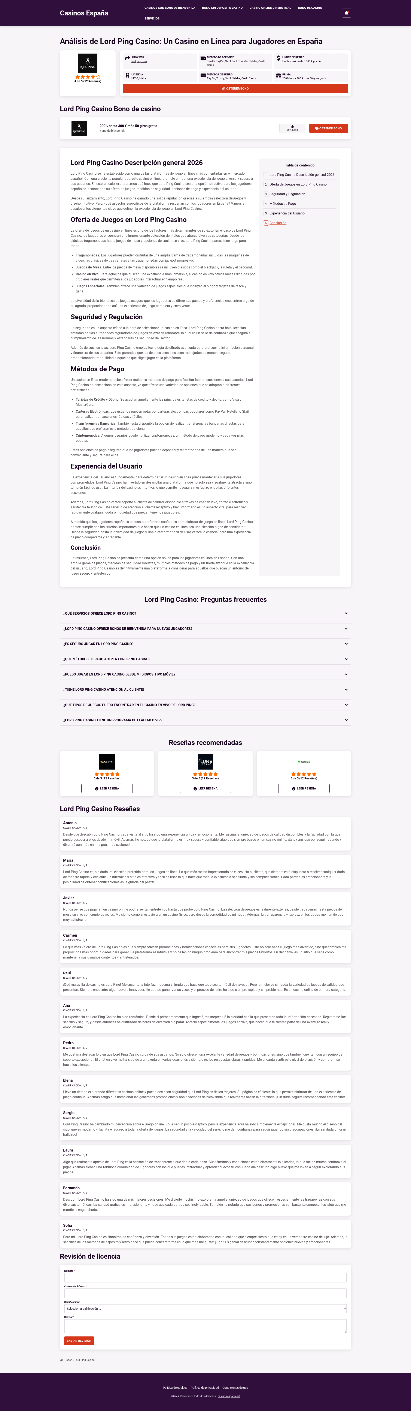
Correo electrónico (75, 1286)
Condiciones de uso (235, 1387)
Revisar (69, 1317)
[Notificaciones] (346, 13)
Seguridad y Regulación (287, 194)
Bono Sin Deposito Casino (222, 7)
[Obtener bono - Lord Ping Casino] (87, 63)
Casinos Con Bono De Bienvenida (169, 7)
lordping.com (139, 61)
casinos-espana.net (229, 1396)
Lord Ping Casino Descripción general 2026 (302, 175)
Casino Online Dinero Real (270, 7)
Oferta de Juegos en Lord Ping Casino (298, 184)
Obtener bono (237, 88)
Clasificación (72, 1302)
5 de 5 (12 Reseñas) (107, 778)
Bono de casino (310, 7)
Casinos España (84, 13)
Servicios (152, 18)
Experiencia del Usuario (287, 213)
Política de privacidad (205, 1387)
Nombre (69, 1270)
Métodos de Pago (283, 204)
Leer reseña (109, 788)
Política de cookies (175, 1387)
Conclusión (278, 223)
